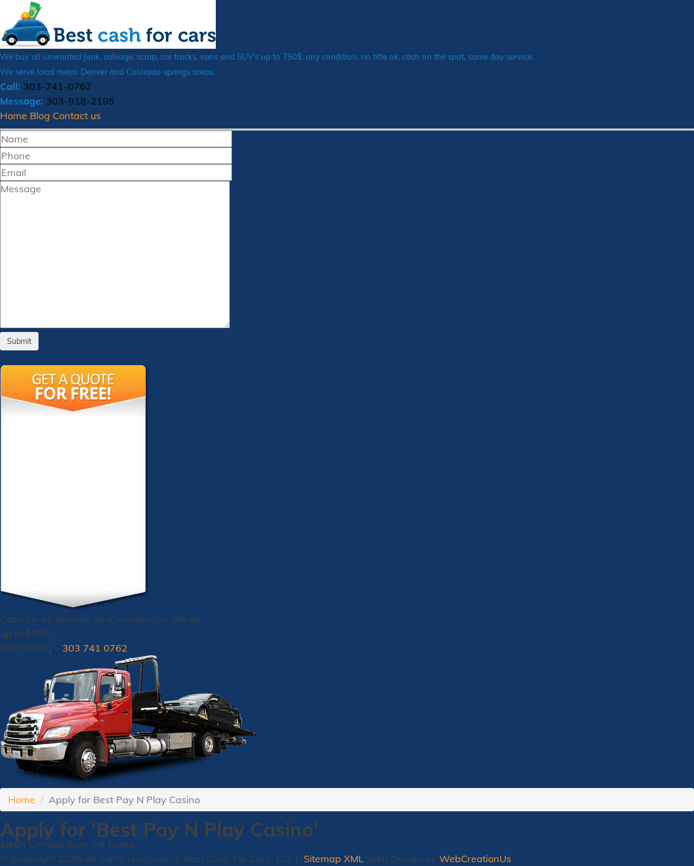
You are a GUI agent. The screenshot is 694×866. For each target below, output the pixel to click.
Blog (40, 115)
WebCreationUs (475, 858)
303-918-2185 (80, 101)
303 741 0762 (94, 648)
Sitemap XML (334, 858)
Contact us (77, 115)
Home (13, 115)
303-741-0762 (57, 86)
